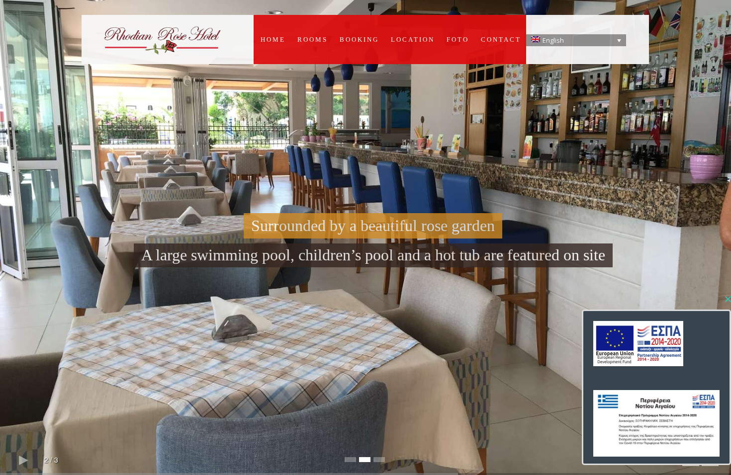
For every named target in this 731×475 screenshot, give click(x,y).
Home (273, 39)
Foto (458, 39)
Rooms (312, 39)
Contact (501, 39)
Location (413, 39)
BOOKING (359, 39)
